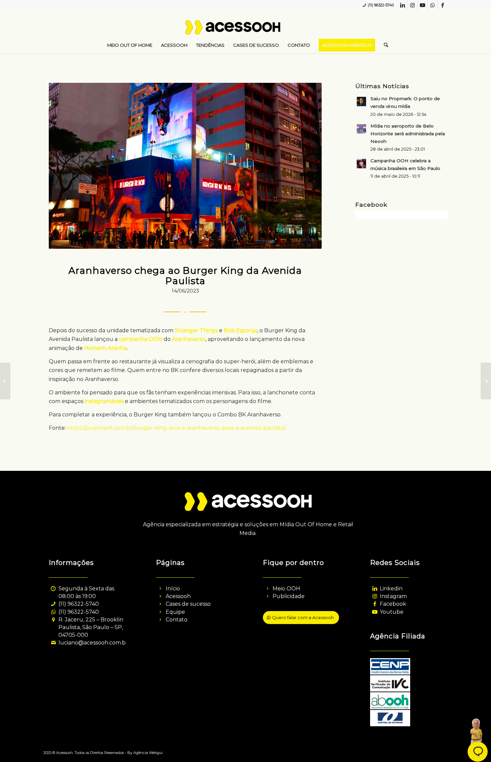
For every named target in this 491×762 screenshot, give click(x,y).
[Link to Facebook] (443, 5)
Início (173, 588)
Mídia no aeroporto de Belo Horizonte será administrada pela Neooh (407, 133)
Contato (176, 619)
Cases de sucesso (188, 604)
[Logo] (245, 30)
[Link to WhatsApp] (432, 5)
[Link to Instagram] (412, 5)
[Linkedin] (374, 588)
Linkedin (391, 588)
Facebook (393, 604)
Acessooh (178, 596)
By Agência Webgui (145, 752)
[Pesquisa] (383, 45)
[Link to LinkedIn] (402, 5)
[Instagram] (374, 596)
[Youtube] (374, 612)
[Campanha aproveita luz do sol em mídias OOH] (486, 381)
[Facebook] (374, 604)
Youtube (391, 612)
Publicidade (289, 596)
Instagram (393, 596)
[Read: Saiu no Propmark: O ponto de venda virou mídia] (361, 102)
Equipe (175, 612)
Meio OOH (286, 588)
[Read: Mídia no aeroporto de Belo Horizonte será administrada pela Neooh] (361, 129)
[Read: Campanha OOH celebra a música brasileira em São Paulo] (361, 164)
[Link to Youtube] (422, 5)
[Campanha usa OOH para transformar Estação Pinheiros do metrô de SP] (5, 381)
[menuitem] (130, 45)
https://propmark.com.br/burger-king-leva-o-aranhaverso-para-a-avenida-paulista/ (176, 428)
